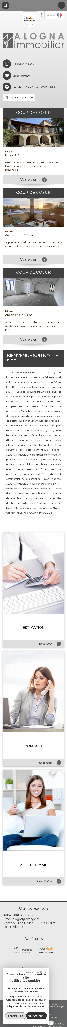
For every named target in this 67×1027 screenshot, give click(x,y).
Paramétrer (15, 1015)
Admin (52, 1007)
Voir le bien (32, 180)
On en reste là (34, 972)
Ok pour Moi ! (36, 1015)
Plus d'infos (48, 644)
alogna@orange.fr (21, 76)
